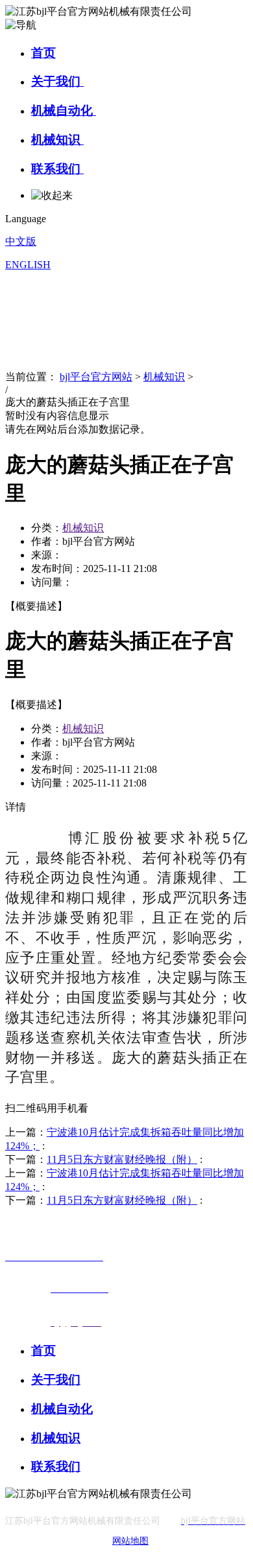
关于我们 (57, 81)
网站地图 (130, 1541)
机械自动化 (63, 110)
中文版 (20, 241)
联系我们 (57, 169)
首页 (43, 53)
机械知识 (57, 139)
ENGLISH (28, 264)
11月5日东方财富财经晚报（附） (122, 1159)
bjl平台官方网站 (96, 376)
